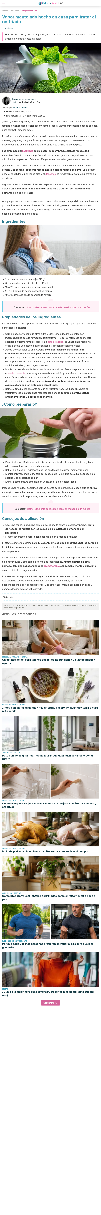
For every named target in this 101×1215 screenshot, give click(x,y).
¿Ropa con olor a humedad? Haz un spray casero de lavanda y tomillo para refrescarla (50, 709)
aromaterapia (52, 566)
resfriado (27, 151)
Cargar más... (50, 1002)
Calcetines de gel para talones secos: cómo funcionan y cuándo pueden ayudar (48, 661)
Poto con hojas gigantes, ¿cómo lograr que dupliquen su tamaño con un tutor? (48, 757)
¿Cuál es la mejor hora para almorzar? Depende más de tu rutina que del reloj (48, 993)
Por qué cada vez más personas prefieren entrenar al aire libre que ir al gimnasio (47, 945)
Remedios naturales (10, 11)
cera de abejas (55, 341)
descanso (50, 174)
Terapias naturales (29, 11)
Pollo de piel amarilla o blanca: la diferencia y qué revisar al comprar (46, 851)
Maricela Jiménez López (30, 102)
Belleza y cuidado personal (15, 657)
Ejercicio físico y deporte (14, 941)
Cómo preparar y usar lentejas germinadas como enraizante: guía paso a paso (48, 897)
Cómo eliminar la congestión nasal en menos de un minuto (58, 508)
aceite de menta (16, 373)
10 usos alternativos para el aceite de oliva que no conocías (58, 307)
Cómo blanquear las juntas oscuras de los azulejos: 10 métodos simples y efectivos (49, 805)
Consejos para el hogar (13, 705)
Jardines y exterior (11, 753)
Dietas (5, 989)
